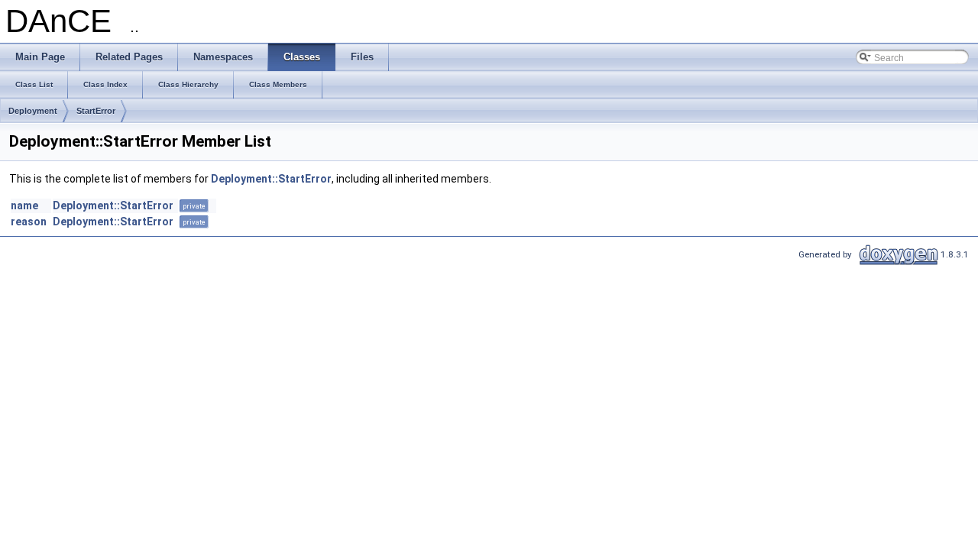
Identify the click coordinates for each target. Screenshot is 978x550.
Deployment (32, 110)
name (24, 205)
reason (29, 221)
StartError (95, 110)
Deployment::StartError (271, 179)
